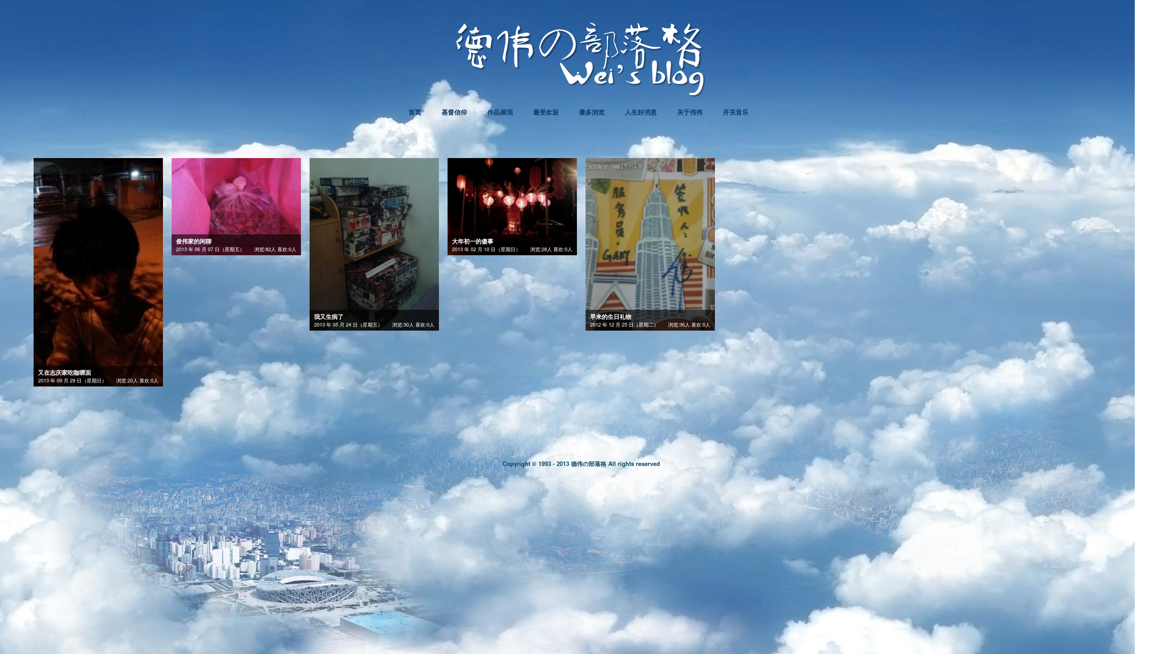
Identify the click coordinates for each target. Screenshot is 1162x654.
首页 (415, 111)
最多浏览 (592, 111)
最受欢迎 (546, 111)
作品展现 (500, 111)
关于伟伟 (690, 111)
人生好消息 (641, 111)
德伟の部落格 (588, 463)
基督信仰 (454, 111)
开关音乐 (735, 111)
